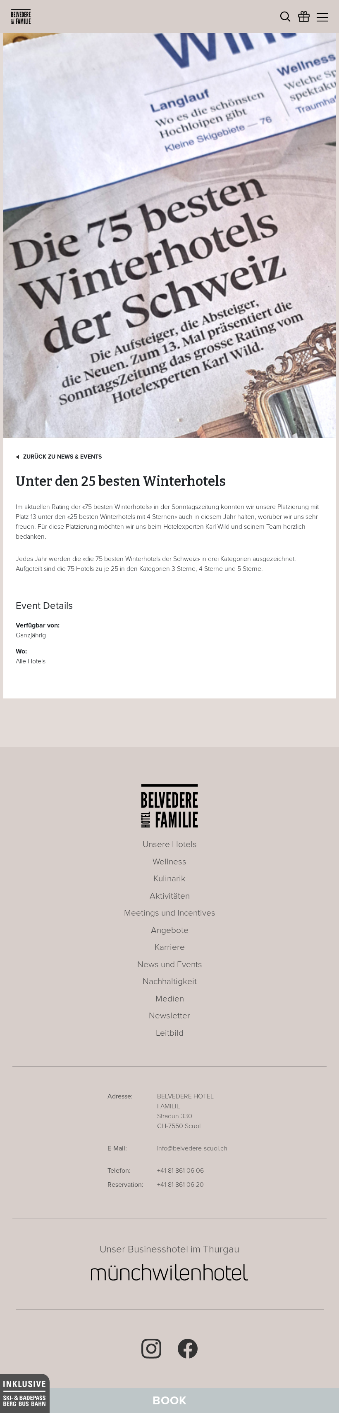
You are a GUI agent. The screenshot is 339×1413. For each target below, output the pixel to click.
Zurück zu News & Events (62, 456)
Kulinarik (169, 878)
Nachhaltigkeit (170, 981)
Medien (169, 999)
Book (170, 1401)
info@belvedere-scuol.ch (192, 1148)
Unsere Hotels (170, 844)
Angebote (170, 930)
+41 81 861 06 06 (180, 1171)
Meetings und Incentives (169, 913)
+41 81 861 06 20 (180, 1185)
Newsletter (169, 1016)
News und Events (169, 964)
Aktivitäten (170, 896)
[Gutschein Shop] (304, 20)
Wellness (169, 862)
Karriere (170, 947)
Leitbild (170, 1033)
